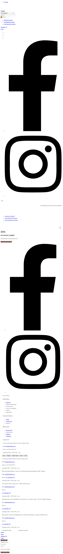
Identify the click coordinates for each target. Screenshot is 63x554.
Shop (2, 534)
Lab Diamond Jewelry (9, 22)
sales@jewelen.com (10, 446)
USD (2, 9)
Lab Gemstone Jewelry (10, 24)
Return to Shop (5, 552)
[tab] (4, 456)
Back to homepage (6, 241)
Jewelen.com (14, 530)
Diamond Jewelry (8, 20)
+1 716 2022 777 (10, 477)
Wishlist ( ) (4, 27)
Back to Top (4, 540)
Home (2, 532)
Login (2, 29)
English (6, 2)
